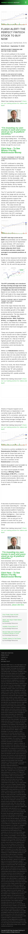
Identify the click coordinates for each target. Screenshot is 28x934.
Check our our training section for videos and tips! (14, 103)
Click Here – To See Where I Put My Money (11, 150)
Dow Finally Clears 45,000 (10, 614)
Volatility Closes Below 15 (10, 626)
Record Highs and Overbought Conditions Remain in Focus (12, 632)
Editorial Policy (5, 661)
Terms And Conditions (7, 653)
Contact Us (4, 657)
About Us (3, 659)
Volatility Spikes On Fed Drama (12, 638)
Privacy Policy (5, 655)
